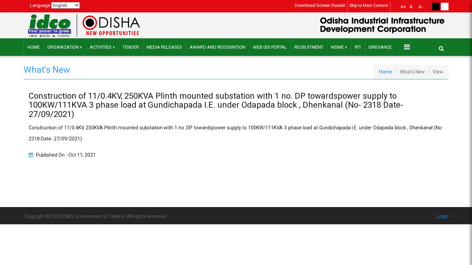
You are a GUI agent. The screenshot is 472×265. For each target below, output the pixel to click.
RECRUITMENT (308, 47)
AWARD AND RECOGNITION (217, 47)
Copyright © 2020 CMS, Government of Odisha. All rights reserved (94, 216)
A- (420, 6)
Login (443, 216)
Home (33, 47)
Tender (131, 47)
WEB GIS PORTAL (270, 47)
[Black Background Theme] (436, 6)
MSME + (339, 47)
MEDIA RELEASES (164, 47)
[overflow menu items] (406, 47)
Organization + (64, 47)
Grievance (380, 47)
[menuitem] (402, 7)
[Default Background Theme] (445, 6)
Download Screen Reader (320, 5)
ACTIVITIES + (102, 47)
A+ (403, 6)
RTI (358, 47)
